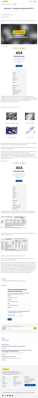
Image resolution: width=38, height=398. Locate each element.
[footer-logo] (19, 369)
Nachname (9, 299)
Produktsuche (4, 383)
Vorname (9, 295)
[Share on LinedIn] (20, 10)
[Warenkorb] (36, 1)
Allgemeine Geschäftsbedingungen (16, 392)
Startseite (3, 378)
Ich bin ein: (9, 307)
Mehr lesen (4, 347)
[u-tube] (7, 395)
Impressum (33, 392)
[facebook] (3, 395)
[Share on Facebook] (15, 10)
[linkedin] (10, 395)
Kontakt (14, 380)
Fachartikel (14, 4)
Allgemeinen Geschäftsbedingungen (24, 311)
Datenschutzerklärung (26, 392)
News (3, 380)
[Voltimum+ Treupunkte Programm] (34, 1)
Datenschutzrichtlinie (13, 312)
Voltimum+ (4, 386)
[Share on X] (17, 10)
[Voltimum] (5, 1)
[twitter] (5, 395)
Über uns (14, 378)
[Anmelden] (31, 1)
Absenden (9, 319)
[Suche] (29, 1)
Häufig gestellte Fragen (17, 383)
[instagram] (12, 395)
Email (9, 303)
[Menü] (1, 1)
